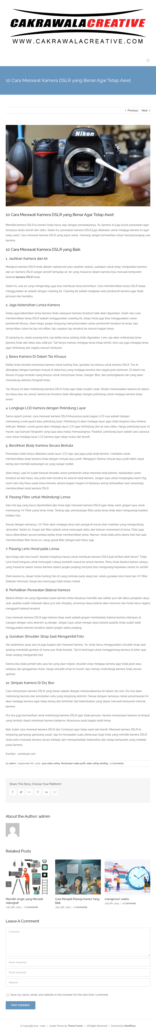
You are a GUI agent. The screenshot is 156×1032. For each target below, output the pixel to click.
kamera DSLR (24, 277)
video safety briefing (97, 763)
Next (145, 110)
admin (12, 763)
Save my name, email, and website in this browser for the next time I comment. (59, 994)
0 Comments (117, 763)
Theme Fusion (75, 1026)
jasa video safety (51, 763)
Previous (133, 110)
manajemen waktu (117, 899)
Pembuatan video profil (73, 763)
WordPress (130, 1026)
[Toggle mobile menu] (148, 60)
